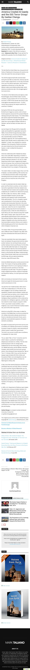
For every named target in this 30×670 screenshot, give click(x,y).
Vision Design (15, 668)
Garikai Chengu (7, 41)
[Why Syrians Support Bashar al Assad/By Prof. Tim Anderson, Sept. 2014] (5, 503)
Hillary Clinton (17, 9)
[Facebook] (7, 22)
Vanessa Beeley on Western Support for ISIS (8, 469)
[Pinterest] (14, 22)
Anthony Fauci (4, 521)
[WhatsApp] (17, 22)
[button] (2, 2)
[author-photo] (15, 489)
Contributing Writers (7, 19)
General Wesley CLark (12, 7)
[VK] (24, 22)
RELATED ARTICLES (6, 498)
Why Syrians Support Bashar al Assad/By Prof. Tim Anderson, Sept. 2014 (17, 503)
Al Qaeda (7, 5)
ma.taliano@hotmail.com (15, 544)
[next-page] (5, 525)
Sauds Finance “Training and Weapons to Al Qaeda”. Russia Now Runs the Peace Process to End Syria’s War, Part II (14, 445)
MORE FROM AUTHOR (18, 498)
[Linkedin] (20, 22)
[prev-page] (2, 525)
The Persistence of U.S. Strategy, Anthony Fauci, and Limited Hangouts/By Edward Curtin (18, 519)
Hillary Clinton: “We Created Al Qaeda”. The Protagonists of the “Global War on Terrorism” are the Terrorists (14, 437)
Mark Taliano (8, 666)
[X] (10, 22)
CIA (6, 7)
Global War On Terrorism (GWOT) (7, 9)
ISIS (21, 9)
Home (2, 5)
